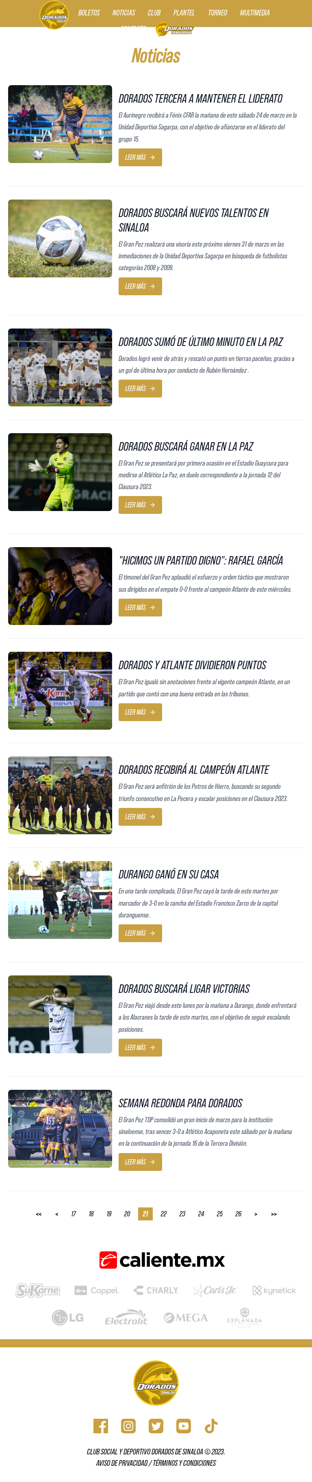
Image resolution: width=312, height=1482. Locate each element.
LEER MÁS (135, 157)
